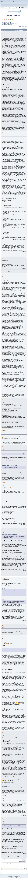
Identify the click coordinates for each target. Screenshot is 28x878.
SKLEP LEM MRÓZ (14, 15)
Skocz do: (16, 868)
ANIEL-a (4, 482)
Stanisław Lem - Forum (9, 2)
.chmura (4, 795)
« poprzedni (21, 26)
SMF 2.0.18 (9, 876)
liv (3, 258)
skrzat (16, 23)
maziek (4, 430)
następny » (25, 26)
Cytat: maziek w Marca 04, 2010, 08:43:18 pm (9, 465)
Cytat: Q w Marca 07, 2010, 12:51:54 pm (8, 588)
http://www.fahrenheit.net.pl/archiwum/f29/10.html (11, 783)
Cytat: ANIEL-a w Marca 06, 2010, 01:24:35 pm (9, 534)
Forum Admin (12, 23)
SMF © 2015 (14, 876)
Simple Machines (18, 876)
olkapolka (4, 578)
